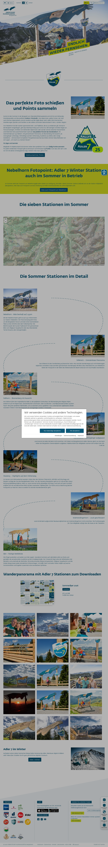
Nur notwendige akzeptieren (52, 430)
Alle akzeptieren (75, 430)
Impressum (81, 435)
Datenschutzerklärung (70, 435)
